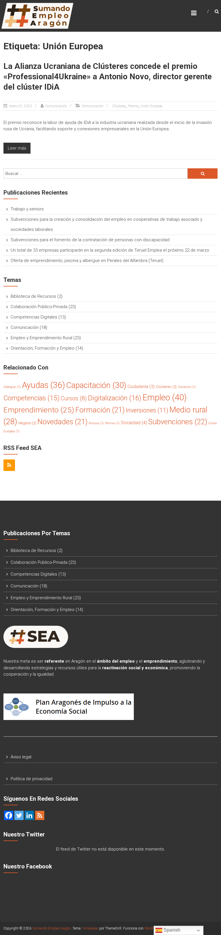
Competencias (31, 398)
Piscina (96, 423)
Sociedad (134, 422)
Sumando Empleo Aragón (51, 928)
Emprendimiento (38, 409)
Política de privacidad (31, 778)
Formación (100, 410)
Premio (133, 106)
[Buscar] (203, 173)
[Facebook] (8, 815)
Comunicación (56, 106)
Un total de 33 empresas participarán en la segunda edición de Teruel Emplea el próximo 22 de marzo (110, 250)
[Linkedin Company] (29, 815)
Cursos (74, 398)
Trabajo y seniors (27, 209)
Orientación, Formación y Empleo (43, 348)
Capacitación (96, 385)
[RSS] (9, 465)
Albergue (12, 387)
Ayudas (43, 385)
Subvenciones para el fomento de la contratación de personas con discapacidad (90, 239)
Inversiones (147, 410)
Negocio (27, 423)
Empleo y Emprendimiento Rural (41, 337)
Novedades (62, 421)
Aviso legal (21, 756)
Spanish (171, 930)
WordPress (152, 928)
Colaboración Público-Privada (39, 306)
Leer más (17, 148)
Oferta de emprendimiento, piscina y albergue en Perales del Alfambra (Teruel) (87, 260)
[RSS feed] (39, 815)
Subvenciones (177, 421)
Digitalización (114, 398)
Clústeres (119, 106)
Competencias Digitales (34, 317)
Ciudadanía (141, 386)
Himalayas (90, 928)
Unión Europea (151, 106)
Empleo (164, 397)
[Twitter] (19, 815)
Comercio (187, 387)
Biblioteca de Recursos (33, 296)
